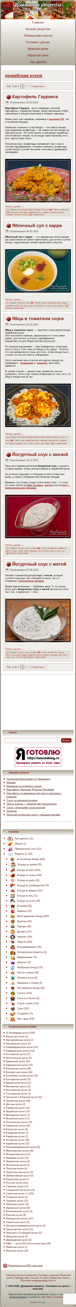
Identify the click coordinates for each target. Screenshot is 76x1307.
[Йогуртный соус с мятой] (38, 620)
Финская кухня (14, 1215)
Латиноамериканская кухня (21, 1147)
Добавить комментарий (15, 308)
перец (26, 306)
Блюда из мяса (25, 870)
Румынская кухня (15, 1179)
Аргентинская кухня (17, 1058)
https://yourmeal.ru (56, 1297)
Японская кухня (14, 1250)
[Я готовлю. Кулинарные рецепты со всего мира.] (38, 765)
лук (21, 306)
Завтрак (49, 437)
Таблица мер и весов (38, 35)
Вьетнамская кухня (16, 1090)
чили (55, 306)
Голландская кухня (16, 1093)
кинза (26, 551)
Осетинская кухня (16, 1165)
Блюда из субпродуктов (30, 885)
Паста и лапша (25, 972)
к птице (14, 551)
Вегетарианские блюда (30, 916)
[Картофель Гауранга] (38, 180)
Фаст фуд (22, 1018)
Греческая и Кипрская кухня (21, 1097)
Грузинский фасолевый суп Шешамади (28, 779)
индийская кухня (12, 212)
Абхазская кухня (15, 1036)
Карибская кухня (15, 1136)
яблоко (60, 306)
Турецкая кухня (14, 1200)
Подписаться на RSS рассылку (25, 1265)
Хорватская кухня (16, 1222)
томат (31, 443)
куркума (32, 212)
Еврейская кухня (15, 1108)
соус (25, 443)
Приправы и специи (28, 982)
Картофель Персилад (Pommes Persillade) (30, 789)
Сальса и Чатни (26, 998)
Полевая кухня (25, 977)
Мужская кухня (38, 48)
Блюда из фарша (27, 890)
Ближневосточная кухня (19, 1075)
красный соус (53, 440)
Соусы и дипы (30, 548)
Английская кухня (16, 1054)
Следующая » (38, 86)
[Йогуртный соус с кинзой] (38, 516)
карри (64, 303)
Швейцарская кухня (17, 1240)
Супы (27, 303)
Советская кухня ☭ (16, 1193)
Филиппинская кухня (17, 1211)
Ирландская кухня (16, 1115)
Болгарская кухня (16, 1079)
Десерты (22, 931)
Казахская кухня (15, 1129)
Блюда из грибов (27, 864)
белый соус (52, 548)
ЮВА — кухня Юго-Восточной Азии (26, 1243)
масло (39, 212)
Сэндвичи (22, 1013)
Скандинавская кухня (18, 1190)
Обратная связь (38, 55)
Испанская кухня (15, 1118)
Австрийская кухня (16, 1043)
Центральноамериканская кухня (24, 1225)
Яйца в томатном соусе (38, 318)
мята (65, 655)
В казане (22, 906)
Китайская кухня (15, 1140)
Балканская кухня (16, 1068)
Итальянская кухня (16, 1122)
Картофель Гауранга (35, 96)
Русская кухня (14, 1182)
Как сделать (38, 62)
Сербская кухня (14, 1186)
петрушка (53, 212)
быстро (61, 652)
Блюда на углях (26, 900)
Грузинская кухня (15, 1100)
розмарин (9, 215)
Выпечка (22, 921)
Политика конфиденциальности (38, 1280)
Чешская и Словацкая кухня (21, 1232)
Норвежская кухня (16, 1161)
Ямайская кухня (15, 1247)
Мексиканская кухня (17, 1150)
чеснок (24, 215)
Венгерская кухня (16, 1086)
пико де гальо (35, 485)
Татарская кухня (15, 1197)
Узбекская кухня (15, 1204)
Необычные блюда (27, 967)
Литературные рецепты (30, 952)
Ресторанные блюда (28, 988)
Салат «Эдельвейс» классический (26, 807)
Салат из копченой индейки (22, 800)
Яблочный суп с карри (37, 225)
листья (40, 551)
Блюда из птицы (26, 875)
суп (44, 306)
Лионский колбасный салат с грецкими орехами (33, 814)
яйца (47, 443)
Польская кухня (15, 1168)
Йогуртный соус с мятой (39, 564)
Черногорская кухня (17, 1229)
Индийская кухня (15, 1111)
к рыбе (20, 551)
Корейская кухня (15, 1143)
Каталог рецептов (38, 29)
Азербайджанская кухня (19, 1047)
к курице (45, 655)
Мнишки (11, 782)
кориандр (43, 440)
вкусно (8, 655)
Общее (19, 843)
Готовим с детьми (38, 42)
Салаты (21, 993)
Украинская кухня (15, 1207)
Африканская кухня (17, 1065)
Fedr (43, 1302)
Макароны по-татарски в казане (24, 786)
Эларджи (12, 811)
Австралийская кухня (18, 1040)
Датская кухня (14, 1104)
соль (58, 551)
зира (23, 440)
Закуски (21, 941)
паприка (45, 212)
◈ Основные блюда (25, 210)
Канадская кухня (15, 1132)
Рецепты (45, 210)
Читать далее (14, 206)
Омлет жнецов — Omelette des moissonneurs (32, 804)
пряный (39, 306)
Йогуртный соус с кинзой (40, 454)
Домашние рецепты (38, 5)
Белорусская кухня (16, 1072)
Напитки (21, 962)
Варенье (22, 911)
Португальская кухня (18, 1172)
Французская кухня (16, 1218)
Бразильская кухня (16, 1082)
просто (61, 212)
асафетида (64, 210)
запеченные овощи (19, 655)
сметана (17, 215)
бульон (44, 303)
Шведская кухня (15, 1236)
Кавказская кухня (15, 1125)
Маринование (24, 957)
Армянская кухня (15, 1061)
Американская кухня (17, 1050)
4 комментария (38, 215)
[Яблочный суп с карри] (38, 271)
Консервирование (27, 947)
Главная (38, 22)
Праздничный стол (25, 848)
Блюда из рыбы (26, 880)
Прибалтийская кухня (18, 1175)
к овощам (53, 655)
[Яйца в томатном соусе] (38, 405)
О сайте (44, 1277)
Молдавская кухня (16, 1154)
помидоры (19, 443)
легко (17, 306)
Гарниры (37, 210)
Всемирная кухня (19, 1032)
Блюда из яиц (39, 437)
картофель (24, 212)
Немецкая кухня (15, 1157)
